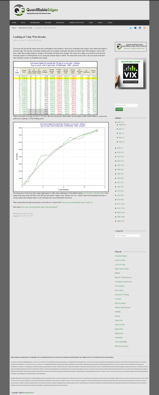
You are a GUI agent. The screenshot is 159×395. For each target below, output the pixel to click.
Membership (35, 23)
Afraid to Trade (120, 260)
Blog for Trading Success (123, 277)
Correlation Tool (76, 23)
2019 (120, 174)
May (121, 137)
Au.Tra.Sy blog (120, 264)
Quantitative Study (25, 27)
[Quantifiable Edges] (36, 16)
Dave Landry (119, 290)
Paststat (117, 316)
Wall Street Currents (121, 346)
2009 (121, 217)
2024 (120, 152)
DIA (20, 216)
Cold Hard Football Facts (123, 282)
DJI (24, 216)
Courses (48, 23)
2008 (121, 221)
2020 (120, 169)
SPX (27, 216)
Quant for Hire (120, 324)
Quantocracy (119, 333)
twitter (130, 28)
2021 (120, 165)
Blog (23, 23)
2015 (120, 191)
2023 (120, 156)
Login (110, 23)
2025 (120, 148)
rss (145, 28)
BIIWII (117, 273)
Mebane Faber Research (123, 307)
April (122, 142)
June (121, 133)
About (100, 23)
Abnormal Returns (121, 256)
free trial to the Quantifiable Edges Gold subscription (39, 207)
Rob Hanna (37, 40)
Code (91, 23)
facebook (135, 28)
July (121, 129)
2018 (120, 178)
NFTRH (117, 312)
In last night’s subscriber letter (94, 193)
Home (14, 23)
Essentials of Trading (122, 294)
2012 (121, 204)
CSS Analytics (120, 286)
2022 (120, 161)
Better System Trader (122, 269)
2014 (120, 195)
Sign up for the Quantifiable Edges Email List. (77, 202)
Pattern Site (119, 320)
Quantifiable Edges (28, 393)
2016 (120, 187)
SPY (31, 216)
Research (60, 23)
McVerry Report (120, 303)
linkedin (140, 28)
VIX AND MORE (121, 342)
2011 (121, 208)
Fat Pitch (118, 299)
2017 (120, 182)
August (122, 124)
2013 (120, 199)
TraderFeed (118, 337)
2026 (120, 122)
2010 (121, 212)
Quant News (119, 329)
